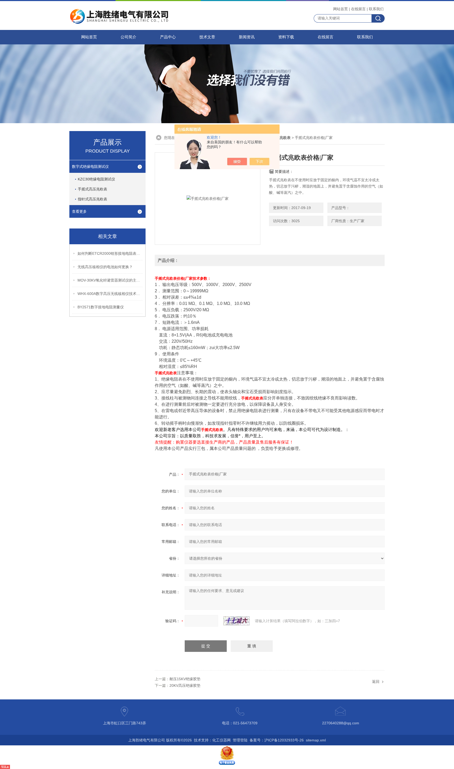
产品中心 (168, 37)
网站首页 (340, 9)
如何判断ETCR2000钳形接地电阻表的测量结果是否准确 (110, 253)
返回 (375, 681)
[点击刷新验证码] (236, 620)
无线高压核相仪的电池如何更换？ (105, 267)
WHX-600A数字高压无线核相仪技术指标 (110, 294)
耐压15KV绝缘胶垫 (184, 679)
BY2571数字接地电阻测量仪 (101, 307)
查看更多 (79, 211)
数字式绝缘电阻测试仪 (90, 166)
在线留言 (358, 9)
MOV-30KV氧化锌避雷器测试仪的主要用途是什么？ (110, 280)
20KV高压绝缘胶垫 (184, 685)
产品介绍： (168, 260)
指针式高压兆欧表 (92, 199)
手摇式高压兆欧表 (92, 189)
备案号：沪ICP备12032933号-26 (277, 740)
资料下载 (286, 37)
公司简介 (128, 37)
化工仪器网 (221, 740)
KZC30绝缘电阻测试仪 (96, 179)
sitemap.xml (316, 740)
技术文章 (207, 37)
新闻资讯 (247, 37)
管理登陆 (240, 740)
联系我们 (376, 9)
